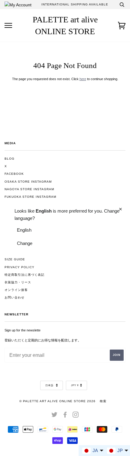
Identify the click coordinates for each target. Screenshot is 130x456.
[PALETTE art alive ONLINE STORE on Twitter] (54, 416)
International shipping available (74, 4)
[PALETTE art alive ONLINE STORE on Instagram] (76, 416)
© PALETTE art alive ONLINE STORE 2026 (57, 401)
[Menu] (8, 25)
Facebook (14, 173)
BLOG (10, 158)
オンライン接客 (16, 290)
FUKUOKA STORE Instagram (30, 196)
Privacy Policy (19, 267)
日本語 (49, 385)
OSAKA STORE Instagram (28, 181)
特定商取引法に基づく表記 (24, 274)
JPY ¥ (75, 385)
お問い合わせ (14, 297)
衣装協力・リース (18, 282)
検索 (103, 401)
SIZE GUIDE (15, 259)
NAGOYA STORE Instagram (29, 189)
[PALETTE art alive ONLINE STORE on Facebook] (65, 416)
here (83, 79)
